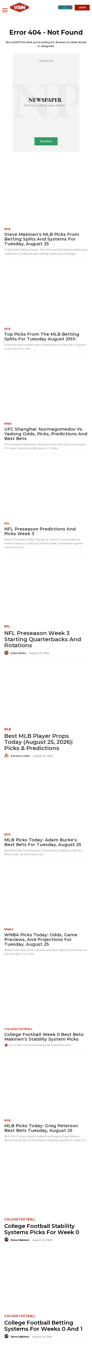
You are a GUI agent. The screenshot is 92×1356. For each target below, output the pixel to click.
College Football (18, 1029)
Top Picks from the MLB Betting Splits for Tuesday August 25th (41, 336)
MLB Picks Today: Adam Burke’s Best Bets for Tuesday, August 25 (42, 842)
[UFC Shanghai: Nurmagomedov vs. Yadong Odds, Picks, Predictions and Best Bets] (46, 389)
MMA (8, 423)
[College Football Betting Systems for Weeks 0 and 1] (46, 1281)
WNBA (8, 929)
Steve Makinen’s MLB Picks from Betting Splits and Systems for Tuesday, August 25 (41, 239)
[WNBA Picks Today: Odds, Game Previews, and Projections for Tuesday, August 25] (46, 895)
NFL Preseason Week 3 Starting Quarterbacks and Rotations (42, 639)
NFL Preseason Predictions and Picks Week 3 (40, 531)
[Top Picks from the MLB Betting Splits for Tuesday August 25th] (46, 295)
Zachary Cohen (20, 756)
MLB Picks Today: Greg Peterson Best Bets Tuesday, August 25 (41, 1128)
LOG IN (82, 7)
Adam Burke (18, 653)
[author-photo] (7, 653)
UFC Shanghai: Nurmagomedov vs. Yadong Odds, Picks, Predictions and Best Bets (45, 434)
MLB (7, 228)
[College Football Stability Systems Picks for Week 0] (46, 1184)
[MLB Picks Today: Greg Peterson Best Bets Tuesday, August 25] (46, 1086)
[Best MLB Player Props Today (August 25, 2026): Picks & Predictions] (46, 694)
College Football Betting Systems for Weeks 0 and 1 (43, 1325)
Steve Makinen (19, 1240)
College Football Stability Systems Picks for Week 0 (41, 1229)
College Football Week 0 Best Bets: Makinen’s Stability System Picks (44, 1037)
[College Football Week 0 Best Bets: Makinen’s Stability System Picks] (46, 995)
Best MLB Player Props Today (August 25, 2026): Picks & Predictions (38, 742)
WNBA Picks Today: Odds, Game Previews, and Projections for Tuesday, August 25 (40, 939)
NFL (7, 523)
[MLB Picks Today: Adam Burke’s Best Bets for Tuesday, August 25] (46, 800)
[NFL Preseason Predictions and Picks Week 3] (46, 489)
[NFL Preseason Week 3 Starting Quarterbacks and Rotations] (46, 591)
